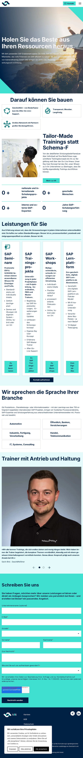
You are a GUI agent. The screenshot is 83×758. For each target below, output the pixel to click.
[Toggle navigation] (80, 3)
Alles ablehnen (26, 749)
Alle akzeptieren (41, 749)
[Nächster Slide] (49, 567)
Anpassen (12, 749)
